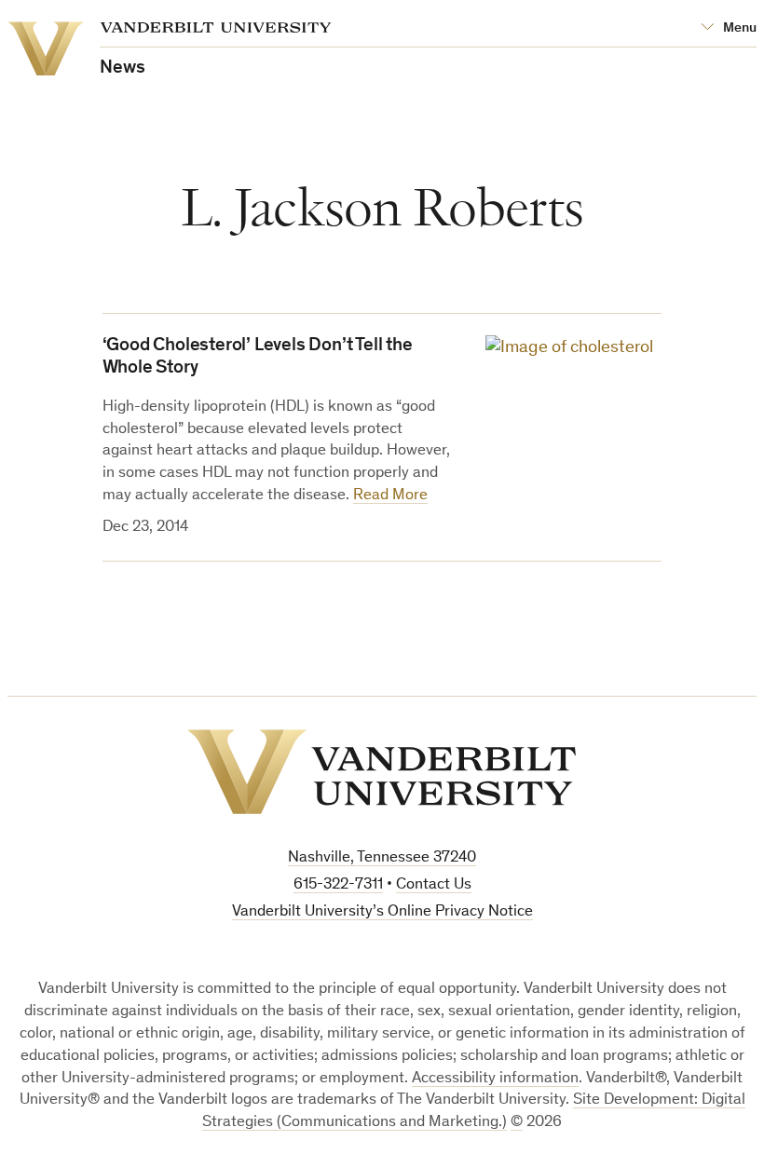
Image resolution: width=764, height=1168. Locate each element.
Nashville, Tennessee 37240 (382, 858)
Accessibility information (495, 1079)
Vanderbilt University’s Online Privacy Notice (382, 912)
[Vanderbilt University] (382, 771)
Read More (390, 496)
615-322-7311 (338, 885)
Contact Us (433, 885)
